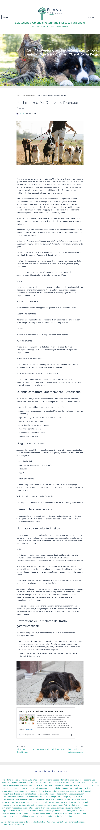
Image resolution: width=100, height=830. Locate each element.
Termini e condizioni (16, 822)
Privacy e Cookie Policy (35, 822)
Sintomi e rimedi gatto (29, 95)
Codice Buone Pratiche (95, 783)
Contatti (60, 822)
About (3, 822)
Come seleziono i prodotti (13, 824)
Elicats (21, 113)
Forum (91, 17)
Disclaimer (51, 822)
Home (18, 95)
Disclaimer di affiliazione (75, 822)
